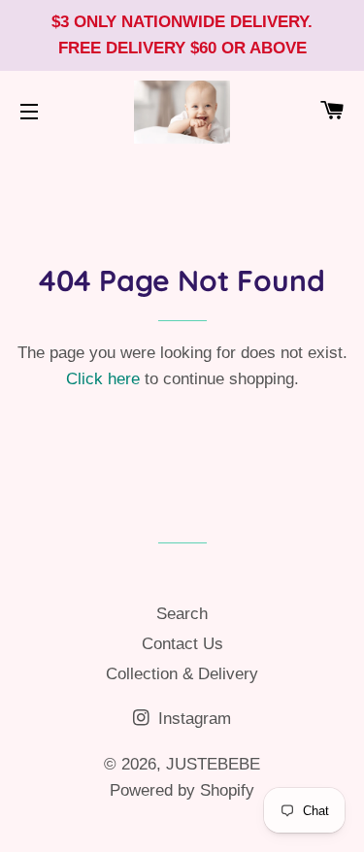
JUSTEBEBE (213, 764)
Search (182, 614)
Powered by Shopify (182, 790)
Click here (103, 379)
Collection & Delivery (182, 674)
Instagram (192, 718)
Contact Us (182, 644)
